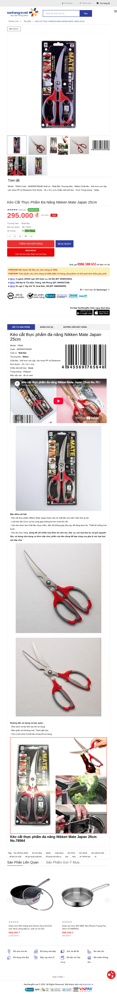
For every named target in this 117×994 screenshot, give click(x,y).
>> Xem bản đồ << (96, 290)
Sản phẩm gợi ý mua (62, 862)
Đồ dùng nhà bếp (48, 951)
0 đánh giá (22, 210)
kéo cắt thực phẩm (21, 853)
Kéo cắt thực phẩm (20, 518)
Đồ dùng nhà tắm (21, 957)
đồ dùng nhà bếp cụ (53, 857)
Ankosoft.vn (88, 984)
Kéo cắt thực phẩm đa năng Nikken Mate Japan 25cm (59, 21)
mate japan (59, 853)
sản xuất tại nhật (97, 853)
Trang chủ (13, 21)
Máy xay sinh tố (47, 957)
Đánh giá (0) (46, 327)
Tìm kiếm (27, 21)
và (95, 857)
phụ (66, 857)
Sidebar (14, 29)
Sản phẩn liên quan (23, 862)
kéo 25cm (71, 853)
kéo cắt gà (83, 853)
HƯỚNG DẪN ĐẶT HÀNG (75, 327)
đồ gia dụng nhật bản (33, 857)
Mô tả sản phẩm (21, 327)
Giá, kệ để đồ (73, 951)
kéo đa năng (37, 853)
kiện (74, 857)
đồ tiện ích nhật (15, 857)
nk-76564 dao (85, 857)
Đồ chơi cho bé (20, 951)
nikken (48, 853)
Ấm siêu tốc (99, 951)
